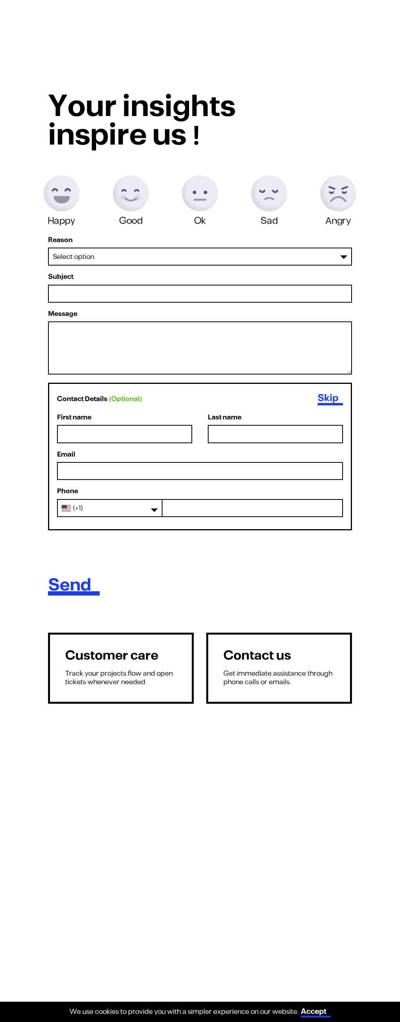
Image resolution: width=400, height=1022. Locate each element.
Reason (60, 240)
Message (62, 314)
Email (66, 454)
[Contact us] (279, 668)
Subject (60, 277)
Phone (67, 491)
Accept (314, 1011)
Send (69, 585)
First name (74, 417)
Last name (224, 417)
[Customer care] (121, 668)
